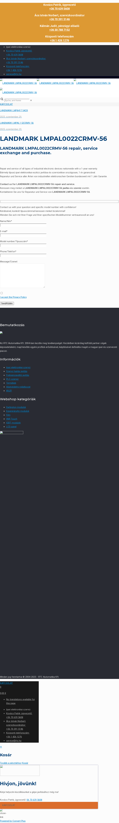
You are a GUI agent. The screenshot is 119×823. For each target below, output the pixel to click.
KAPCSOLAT (6, 104)
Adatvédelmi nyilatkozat (18, 386)
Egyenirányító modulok (17, 411)
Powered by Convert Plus (13, 821)
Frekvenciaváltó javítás (17, 375)
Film (8, 415)
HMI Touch (11, 418)
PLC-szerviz (12, 379)
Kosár (25, 763)
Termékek (11, 383)
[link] (31, 100)
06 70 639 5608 (34, 799)
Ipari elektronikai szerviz (18, 367)
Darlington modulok (16, 407)
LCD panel (11, 426)
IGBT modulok (13, 422)
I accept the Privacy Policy (13, 297)
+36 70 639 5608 (59, 8)
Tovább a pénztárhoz (11, 763)
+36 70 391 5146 (59, 19)
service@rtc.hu (13, 74)
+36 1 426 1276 (59, 40)
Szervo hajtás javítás (16, 371)
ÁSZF (9, 390)
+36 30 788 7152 (59, 29)
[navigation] (59, 755)
